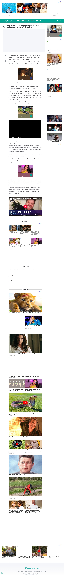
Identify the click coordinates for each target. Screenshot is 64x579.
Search (62, 20)
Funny (29, 20)
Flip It (5, 61)
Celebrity (18, 20)
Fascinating (38, 20)
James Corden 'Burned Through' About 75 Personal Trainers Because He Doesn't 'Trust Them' (9, 20)
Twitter (59, 20)
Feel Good (33, 20)
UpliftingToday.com (32, 523)
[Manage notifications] (2, 573)
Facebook (57, 20)
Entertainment (24, 20)
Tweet (5, 55)
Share (5, 54)
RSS (60, 20)
